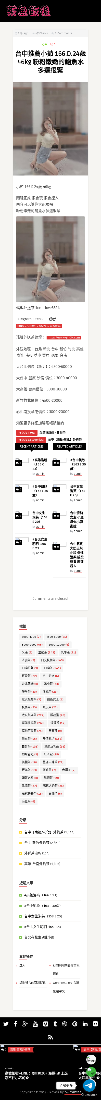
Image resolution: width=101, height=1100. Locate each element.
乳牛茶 (68, 652)
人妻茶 (28, 660)
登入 (22, 965)
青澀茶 (69, 770)
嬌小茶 (51, 684)
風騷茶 (51, 778)
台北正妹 (30, 684)
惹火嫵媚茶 (31, 699)
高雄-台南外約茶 (37, 864)
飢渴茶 (29, 786)
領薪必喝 (30, 778)
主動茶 (46, 652)
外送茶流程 (32, 853)
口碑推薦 (30, 668)
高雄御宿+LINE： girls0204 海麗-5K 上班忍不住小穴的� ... (36, 1075)
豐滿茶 (29, 770)
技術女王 (55, 699)
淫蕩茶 (57, 723)
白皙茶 (61, 433)
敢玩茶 (50, 707)
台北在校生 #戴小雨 (39, 937)
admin (40, 473)
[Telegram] (91, 1059)
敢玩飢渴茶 (33, 715)
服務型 (57, 715)
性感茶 (50, 692)
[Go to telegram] (89, 1085)
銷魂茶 (49, 770)
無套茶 (55, 731)
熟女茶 (29, 739)
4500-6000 (57, 637)
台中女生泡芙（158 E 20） (40, 517)
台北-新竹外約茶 (37, 843)
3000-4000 (31, 637)
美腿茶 (29, 762)
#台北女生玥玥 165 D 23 (39, 544)
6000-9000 (32, 645)
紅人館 (51, 754)
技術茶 (29, 707)
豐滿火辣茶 (53, 762)
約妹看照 (30, 754)
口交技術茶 (52, 660)
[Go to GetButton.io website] (89, 1095)
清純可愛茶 (32, 731)
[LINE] (91, 1072)
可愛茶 (29, 676)
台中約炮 (51, 676)
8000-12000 (59, 645)
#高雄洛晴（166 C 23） (39, 464)
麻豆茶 (28, 801)
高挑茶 (55, 794)
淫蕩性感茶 (46, 433)
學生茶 (29, 692)
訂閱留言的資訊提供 (32, 983)
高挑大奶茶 (53, 786)
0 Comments (63, 33)
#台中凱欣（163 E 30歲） (40, 491)
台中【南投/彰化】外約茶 (65, 440)
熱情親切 (52, 739)
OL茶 (27, 652)
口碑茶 (52, 668)
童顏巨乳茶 (54, 747)
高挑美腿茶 (32, 794)
